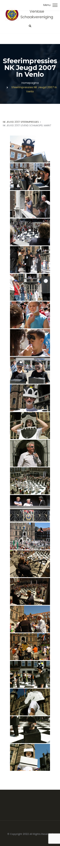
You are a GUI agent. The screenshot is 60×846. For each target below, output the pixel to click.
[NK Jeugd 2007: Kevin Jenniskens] (30, 149)
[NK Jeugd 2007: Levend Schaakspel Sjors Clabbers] (30, 397)
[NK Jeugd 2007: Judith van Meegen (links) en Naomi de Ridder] (30, 370)
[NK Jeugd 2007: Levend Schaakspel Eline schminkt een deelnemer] (30, 342)
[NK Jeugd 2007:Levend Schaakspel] (30, 287)
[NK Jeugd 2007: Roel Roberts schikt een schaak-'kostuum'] (30, 259)
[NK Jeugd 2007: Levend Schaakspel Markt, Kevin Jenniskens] (30, 674)
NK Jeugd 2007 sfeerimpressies (21, 122)
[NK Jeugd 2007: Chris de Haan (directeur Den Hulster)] (30, 453)
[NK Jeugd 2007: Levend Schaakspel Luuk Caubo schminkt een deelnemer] (30, 314)
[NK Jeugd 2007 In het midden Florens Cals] (30, 176)
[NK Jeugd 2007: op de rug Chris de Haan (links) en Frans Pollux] (30, 231)
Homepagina (30, 83)
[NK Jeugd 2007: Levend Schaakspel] (30, 536)
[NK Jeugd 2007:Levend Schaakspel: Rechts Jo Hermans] (30, 619)
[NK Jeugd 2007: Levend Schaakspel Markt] (30, 480)
